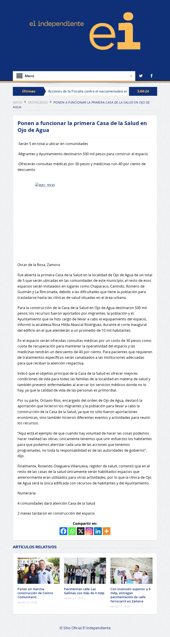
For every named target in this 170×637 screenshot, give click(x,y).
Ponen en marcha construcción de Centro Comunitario (35, 593)
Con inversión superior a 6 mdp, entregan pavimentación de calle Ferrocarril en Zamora (130, 595)
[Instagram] (89, 531)
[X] (81, 531)
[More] (106, 531)
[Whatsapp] (72, 531)
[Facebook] (63, 531)
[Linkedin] (98, 531)
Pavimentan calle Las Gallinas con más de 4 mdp (84, 591)
